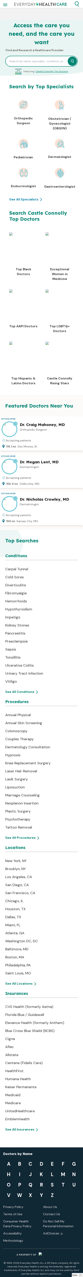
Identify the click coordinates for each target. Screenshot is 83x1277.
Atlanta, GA (14, 933)
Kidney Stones (17, 625)
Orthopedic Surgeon (23, 120)
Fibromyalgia (16, 593)
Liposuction (15, 787)
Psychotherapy (17, 819)
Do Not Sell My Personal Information (58, 1223)
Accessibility (12, 1233)
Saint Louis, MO (18, 973)
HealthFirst (14, 1071)
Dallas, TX (13, 917)
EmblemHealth (17, 1119)
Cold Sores (14, 577)
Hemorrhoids (16, 601)
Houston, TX (15, 909)
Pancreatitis (15, 633)
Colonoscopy (16, 731)
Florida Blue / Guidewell (24, 1014)
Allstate (11, 1054)
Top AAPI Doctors (23, 326)
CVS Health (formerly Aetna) (29, 1006)
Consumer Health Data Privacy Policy (17, 1223)
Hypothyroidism (18, 609)
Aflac (9, 1046)
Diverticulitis (15, 585)
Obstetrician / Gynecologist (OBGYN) (59, 123)
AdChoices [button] (51, 1233)
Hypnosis (13, 755)
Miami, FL (12, 925)
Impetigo (12, 617)
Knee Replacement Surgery (28, 763)
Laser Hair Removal (21, 771)
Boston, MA (14, 957)
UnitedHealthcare (20, 1111)
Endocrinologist (23, 186)
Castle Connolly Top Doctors (51, 71)
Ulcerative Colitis (19, 665)
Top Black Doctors (23, 271)
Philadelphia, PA (18, 965)
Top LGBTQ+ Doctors (60, 328)
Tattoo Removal (18, 827)
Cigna (10, 1038)
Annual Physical (18, 715)
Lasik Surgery (16, 779)
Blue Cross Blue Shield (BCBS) (29, 1030)
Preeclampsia (16, 641)
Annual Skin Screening (23, 723)
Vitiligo (11, 681)
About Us (50, 1207)
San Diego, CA (17, 885)
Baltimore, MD (16, 949)
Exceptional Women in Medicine (59, 274)
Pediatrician (23, 157)
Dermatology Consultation (27, 747)
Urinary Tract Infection (24, 673)
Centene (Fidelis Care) (24, 1062)
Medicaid (12, 1095)
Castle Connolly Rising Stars (59, 380)
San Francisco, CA (20, 893)
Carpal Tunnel (16, 569)
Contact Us (51, 1214)
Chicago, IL (14, 901)
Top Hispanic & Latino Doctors (23, 380)
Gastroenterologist (59, 186)
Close (74, 1275)
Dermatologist (59, 157)
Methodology (13, 1240)
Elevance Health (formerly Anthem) (34, 1022)
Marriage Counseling (22, 795)
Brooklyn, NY (15, 868)
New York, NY (16, 860)
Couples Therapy (19, 739)
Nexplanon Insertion (21, 803)
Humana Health (18, 1079)
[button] (77, 4)
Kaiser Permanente (20, 1087)
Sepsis (10, 649)
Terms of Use (12, 1214)
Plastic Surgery (18, 811)
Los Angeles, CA (18, 876)
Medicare (13, 1103)
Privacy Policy (13, 1207)
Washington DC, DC (21, 941)
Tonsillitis (13, 657)
